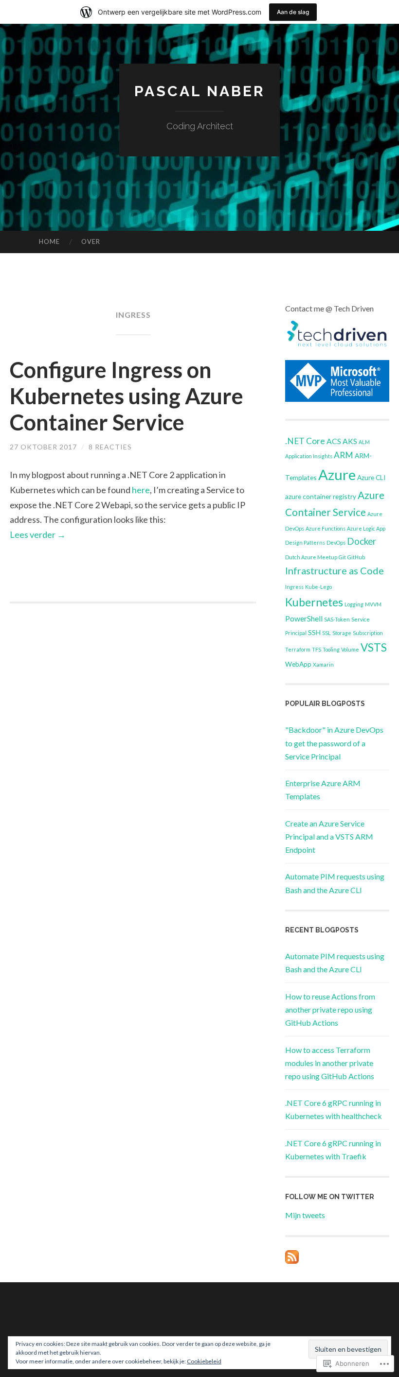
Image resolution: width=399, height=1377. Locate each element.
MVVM (373, 604)
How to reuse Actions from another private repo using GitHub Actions (330, 1009)
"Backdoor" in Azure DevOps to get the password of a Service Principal (334, 742)
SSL (326, 633)
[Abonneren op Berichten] (292, 1260)
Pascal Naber (199, 91)
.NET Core (305, 441)
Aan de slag (293, 12)
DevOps (335, 542)
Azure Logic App (366, 528)
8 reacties (110, 447)
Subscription (368, 633)
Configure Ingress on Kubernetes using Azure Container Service (126, 396)
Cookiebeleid (204, 1361)
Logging (354, 604)
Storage (341, 633)
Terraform (297, 649)
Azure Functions (325, 528)
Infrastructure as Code (334, 570)
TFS (316, 649)
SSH (314, 632)
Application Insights (308, 456)
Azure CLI (371, 477)
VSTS (374, 647)
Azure (337, 474)
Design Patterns (305, 542)
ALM (364, 442)
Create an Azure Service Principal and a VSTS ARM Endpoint (329, 836)
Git (342, 557)
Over (90, 241)
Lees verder (38, 534)
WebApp (298, 664)
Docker (361, 541)
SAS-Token (337, 619)
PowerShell (304, 618)
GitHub (356, 557)
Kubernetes (314, 602)
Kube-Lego (318, 587)
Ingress (294, 587)
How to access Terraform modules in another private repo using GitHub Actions (329, 1063)
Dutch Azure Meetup (311, 557)
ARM (343, 455)
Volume (350, 649)
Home (49, 241)
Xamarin (323, 664)
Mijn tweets (305, 1215)
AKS (350, 441)
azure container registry (320, 496)
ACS (333, 441)
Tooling (331, 649)
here (141, 489)
